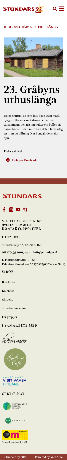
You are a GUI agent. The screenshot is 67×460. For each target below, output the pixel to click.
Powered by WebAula (49, 457)
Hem (7, 27)
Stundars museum (14, 308)
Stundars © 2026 (15, 457)
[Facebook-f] (4, 209)
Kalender (8, 291)
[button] (55, 8)
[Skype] (25, 209)
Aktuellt (7, 299)
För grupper (9, 317)
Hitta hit (10, 237)
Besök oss (8, 282)
